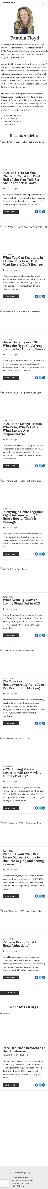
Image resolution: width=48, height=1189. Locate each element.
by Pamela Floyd (10, 188)
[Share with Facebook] (36, 211)
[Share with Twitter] (40, 211)
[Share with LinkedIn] (43, 211)
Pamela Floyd (8, 2)
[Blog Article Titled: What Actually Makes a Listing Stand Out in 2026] (24, 579)
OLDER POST (10, 993)
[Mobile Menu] (42, 2)
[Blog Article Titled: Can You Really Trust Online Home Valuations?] (24, 922)
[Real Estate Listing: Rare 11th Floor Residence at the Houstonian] (24, 1028)
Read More (10, 212)
